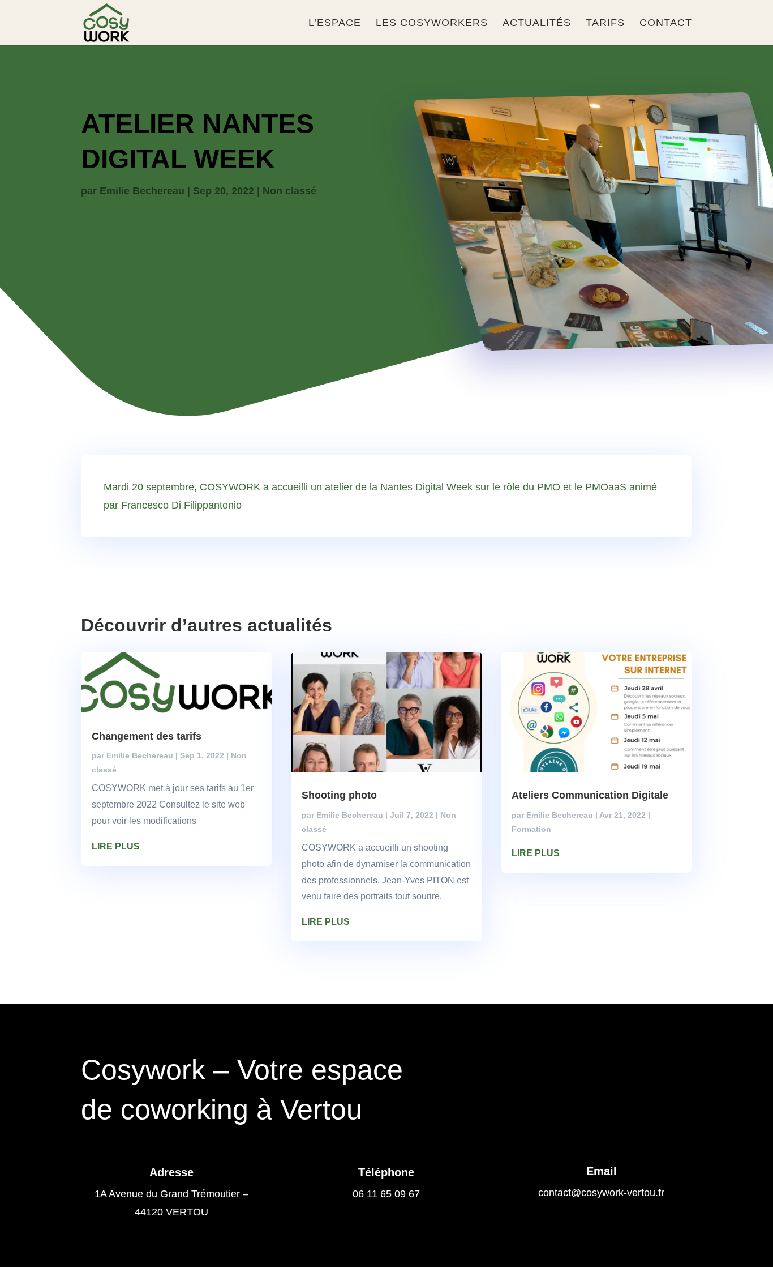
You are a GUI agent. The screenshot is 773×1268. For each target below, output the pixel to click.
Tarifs (605, 23)
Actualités (537, 23)
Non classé (289, 191)
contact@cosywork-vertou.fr (601, 1192)
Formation (531, 829)
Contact (665, 23)
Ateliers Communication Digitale (590, 795)
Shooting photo (339, 795)
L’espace (334, 23)
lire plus (116, 846)
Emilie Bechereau (142, 191)
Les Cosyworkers (432, 23)
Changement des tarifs (146, 736)
